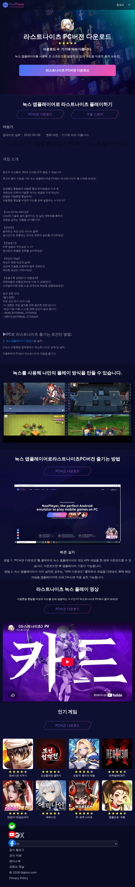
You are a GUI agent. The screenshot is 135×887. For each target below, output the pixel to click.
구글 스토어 (94, 114)
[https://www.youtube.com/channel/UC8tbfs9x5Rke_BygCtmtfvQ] (11, 834)
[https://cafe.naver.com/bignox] (11, 826)
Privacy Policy (18, 878)
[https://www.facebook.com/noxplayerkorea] (11, 842)
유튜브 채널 (16, 866)
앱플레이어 (17, 340)
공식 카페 (15, 855)
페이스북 (15, 861)
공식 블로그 (16, 850)
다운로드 (29, 340)
